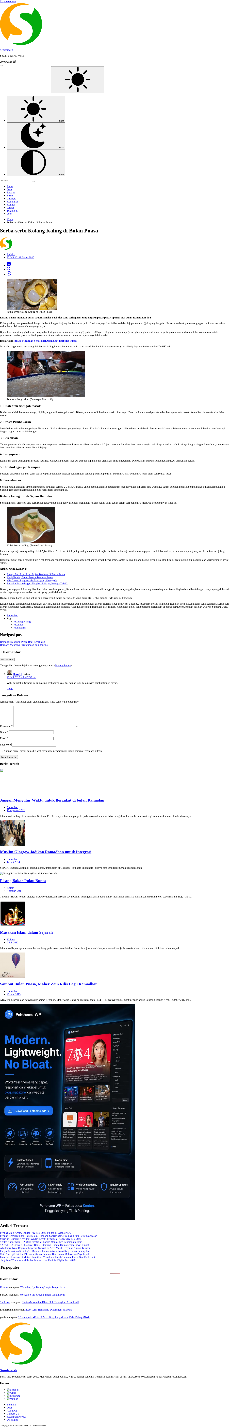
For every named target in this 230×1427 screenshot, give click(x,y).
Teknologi (12, 210)
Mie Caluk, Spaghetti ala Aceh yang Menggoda (32, 580)
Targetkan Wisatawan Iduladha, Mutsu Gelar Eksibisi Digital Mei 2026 (37, 1260)
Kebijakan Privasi (16, 1416)
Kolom (10, 887)
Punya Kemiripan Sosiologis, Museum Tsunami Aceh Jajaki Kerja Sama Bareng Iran (45, 1251)
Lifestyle (11, 198)
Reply (10, 688)
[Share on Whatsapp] (9, 274)
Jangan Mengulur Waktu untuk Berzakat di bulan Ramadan (52, 800)
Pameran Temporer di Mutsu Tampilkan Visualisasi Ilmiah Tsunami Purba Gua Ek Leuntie (48, 1257)
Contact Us (13, 1413)
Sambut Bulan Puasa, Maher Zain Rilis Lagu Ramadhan (48, 984)
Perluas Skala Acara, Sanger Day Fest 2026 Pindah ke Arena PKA (35, 1232)
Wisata (10, 207)
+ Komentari (7, 659)
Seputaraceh (6, 49)
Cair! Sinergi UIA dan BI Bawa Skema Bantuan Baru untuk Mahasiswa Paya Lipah (44, 1254)
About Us (12, 1410)
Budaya (11, 192)
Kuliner (11, 204)
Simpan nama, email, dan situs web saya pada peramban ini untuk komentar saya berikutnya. (53, 751)
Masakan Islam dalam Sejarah (26, 932)
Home (10, 219)
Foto (9, 213)
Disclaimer (12, 1419)
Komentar (6, 726)
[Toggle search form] (1, 65)
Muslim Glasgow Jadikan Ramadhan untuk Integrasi (45, 852)
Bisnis (10, 195)
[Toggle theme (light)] (77, 79)
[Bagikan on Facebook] (9, 265)
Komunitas (12, 201)
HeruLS (17, 674)
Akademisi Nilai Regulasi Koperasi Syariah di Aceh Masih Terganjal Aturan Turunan (45, 1248)
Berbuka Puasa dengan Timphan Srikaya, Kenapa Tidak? (37, 583)
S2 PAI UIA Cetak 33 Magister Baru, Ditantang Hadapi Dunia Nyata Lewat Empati (44, 1245)
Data (9, 189)
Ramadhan (12, 807)
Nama (4, 732)
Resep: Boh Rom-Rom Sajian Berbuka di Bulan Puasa (36, 574)
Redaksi (4, 1287)
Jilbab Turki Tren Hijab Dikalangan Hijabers (48, 1309)
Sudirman (5, 1302)
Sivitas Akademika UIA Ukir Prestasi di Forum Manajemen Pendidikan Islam (41, 1242)
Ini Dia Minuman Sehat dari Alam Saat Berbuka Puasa (45, 340)
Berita (10, 186)
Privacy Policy (63, 665)
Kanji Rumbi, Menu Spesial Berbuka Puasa (30, 577)
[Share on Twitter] (8, 269)
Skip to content (8, 1)
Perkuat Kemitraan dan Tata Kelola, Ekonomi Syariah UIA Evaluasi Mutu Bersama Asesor (48, 1235)
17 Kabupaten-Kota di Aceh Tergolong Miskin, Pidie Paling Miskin (54, 1317)
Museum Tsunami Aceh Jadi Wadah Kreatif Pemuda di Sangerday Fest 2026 (40, 1238)
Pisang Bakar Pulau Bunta (23, 880)
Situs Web (5, 744)
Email (4, 738)
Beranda (11, 1404)
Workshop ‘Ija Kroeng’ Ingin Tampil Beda (42, 1287)
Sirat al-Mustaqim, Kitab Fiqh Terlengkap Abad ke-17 (50, 1302)
